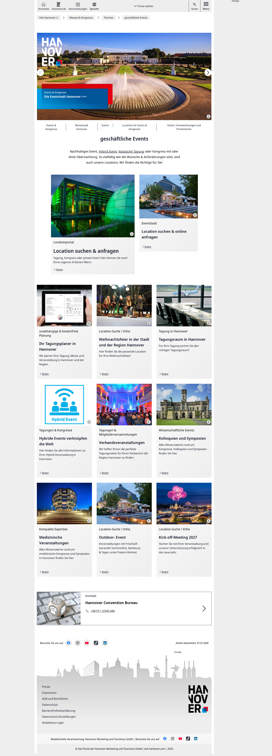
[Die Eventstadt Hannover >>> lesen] (124, 76)
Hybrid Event (108, 151)
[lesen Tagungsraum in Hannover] (184, 332)
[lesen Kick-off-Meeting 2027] (184, 530)
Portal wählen (145, 6)
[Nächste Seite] (208, 72)
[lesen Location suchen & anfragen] (92, 224)
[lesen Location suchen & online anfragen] (168, 213)
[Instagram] (77, 642)
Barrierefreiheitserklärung (58, 710)
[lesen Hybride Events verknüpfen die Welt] (64, 431)
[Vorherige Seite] (40, 72)
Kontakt (90, 596)
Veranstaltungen (77, 8)
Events (105, 125)
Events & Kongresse (51, 127)
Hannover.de (59, 8)
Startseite (43, 8)
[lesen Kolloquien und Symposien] (184, 431)
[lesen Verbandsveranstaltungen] (124, 431)
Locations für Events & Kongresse (134, 127)
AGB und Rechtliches (55, 698)
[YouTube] (86, 642)
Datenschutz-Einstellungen (59, 716)
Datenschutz (50, 704)
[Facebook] (68, 642)
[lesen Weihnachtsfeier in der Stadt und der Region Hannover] (124, 332)
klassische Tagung (131, 151)
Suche (194, 9)
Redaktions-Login (53, 722)
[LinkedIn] (105, 642)
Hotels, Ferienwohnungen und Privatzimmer (184, 127)
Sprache (94, 8)
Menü (206, 9)
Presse (46, 686)
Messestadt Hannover (81, 127)
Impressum (49, 692)
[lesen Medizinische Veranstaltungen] (64, 530)
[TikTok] (95, 642)
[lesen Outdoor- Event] (124, 530)
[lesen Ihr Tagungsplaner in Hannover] (64, 332)
